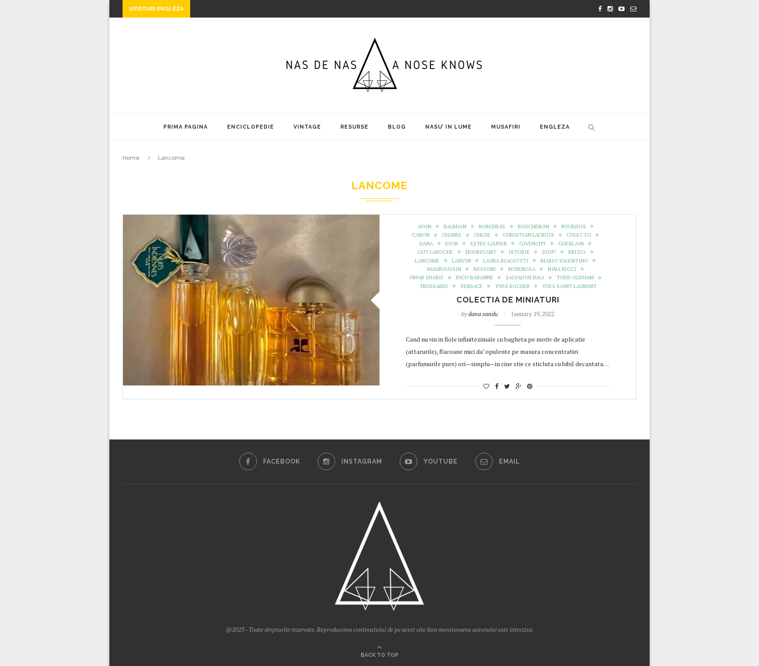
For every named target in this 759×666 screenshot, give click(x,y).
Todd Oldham (575, 277)
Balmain (455, 226)
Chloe (482, 235)
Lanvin (461, 261)
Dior (451, 244)
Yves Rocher (512, 286)
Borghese (492, 226)
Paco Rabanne (474, 277)
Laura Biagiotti (505, 261)
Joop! (549, 252)
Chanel (452, 235)
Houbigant (481, 252)
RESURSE (354, 127)
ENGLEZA (555, 127)
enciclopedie (250, 127)
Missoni (484, 269)
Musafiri (505, 127)
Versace (471, 286)
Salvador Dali (525, 277)
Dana (426, 244)
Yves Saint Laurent (569, 286)
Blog (397, 127)
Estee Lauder (488, 244)
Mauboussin (444, 269)
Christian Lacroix (528, 235)
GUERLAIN (571, 244)
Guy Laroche (435, 252)
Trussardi (433, 286)
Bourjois (573, 226)
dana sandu (483, 314)
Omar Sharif (426, 277)
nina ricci (562, 269)
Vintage (307, 127)
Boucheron (533, 226)
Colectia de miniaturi (508, 299)
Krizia (577, 252)
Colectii (579, 235)
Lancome (427, 261)
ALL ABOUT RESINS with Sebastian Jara (257, 10)
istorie (519, 252)
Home (131, 158)
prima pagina (185, 127)
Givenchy (532, 244)
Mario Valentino (564, 261)
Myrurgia (521, 269)
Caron (421, 235)
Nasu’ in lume (448, 127)
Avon (424, 226)
